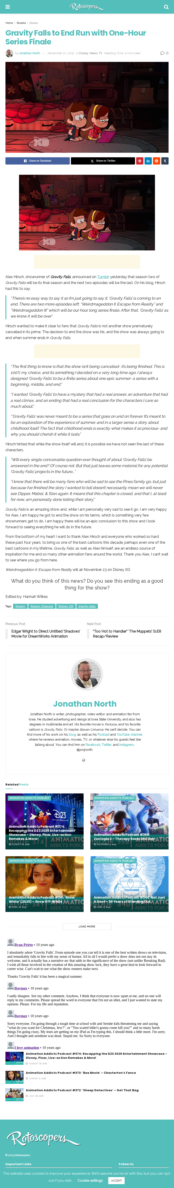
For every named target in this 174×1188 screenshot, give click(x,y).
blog (72, 734)
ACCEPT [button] (116, 1180)
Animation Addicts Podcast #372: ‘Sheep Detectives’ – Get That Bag (82, 1090)
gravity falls (87, 606)
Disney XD (65, 606)
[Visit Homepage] (87, 6)
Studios (21, 22)
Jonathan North (29, 53)
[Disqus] (87, 993)
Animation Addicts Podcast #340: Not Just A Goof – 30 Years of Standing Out (129, 899)
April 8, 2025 (103, 907)
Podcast (103, 734)
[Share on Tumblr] (165, 161)
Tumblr (103, 277)
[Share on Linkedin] (148, 161)
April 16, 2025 (18, 907)
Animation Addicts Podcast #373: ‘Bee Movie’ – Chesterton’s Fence (81, 1073)
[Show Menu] (7, 7)
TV (100, 53)
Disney (33, 22)
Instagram (126, 745)
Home (9, 22)
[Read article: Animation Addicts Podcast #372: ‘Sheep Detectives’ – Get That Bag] (14, 1094)
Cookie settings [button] (90, 1180)
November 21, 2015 (61, 53)
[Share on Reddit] (156, 161)
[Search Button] (166, 7)
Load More (87, 926)
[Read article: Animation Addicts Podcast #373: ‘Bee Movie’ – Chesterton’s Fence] (14, 1077)
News (93, 53)
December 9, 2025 (106, 844)
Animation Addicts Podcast (29, 798)
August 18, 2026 (20, 844)
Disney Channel (42, 606)
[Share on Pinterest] (139, 161)
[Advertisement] (87, 262)
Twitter (106, 745)
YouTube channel (129, 734)
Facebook (93, 745)
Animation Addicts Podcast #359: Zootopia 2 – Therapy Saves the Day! (124, 836)
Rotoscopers (22, 1155)
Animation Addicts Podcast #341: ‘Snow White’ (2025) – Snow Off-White (42, 899)
